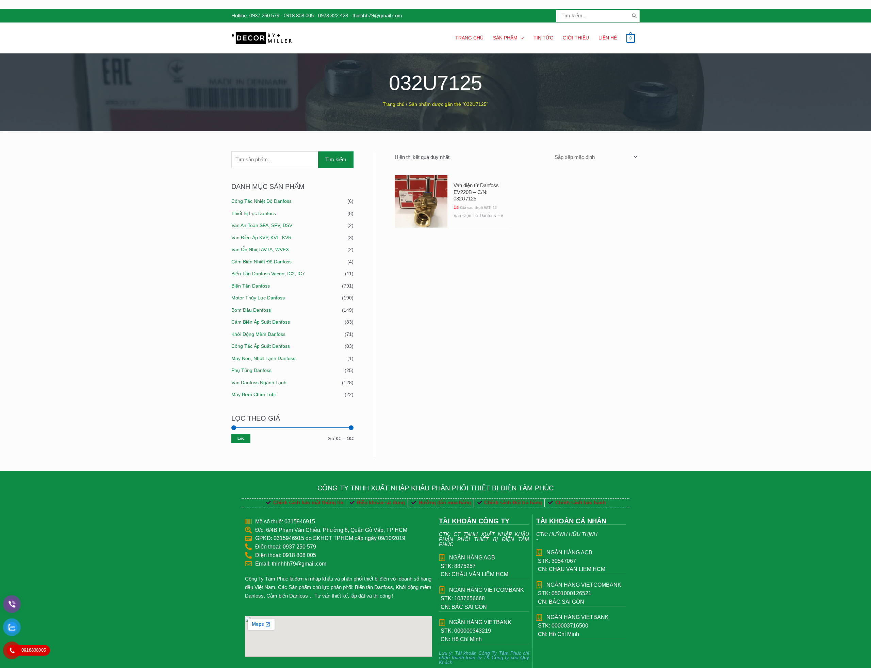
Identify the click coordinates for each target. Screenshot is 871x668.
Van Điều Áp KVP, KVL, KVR (261, 237)
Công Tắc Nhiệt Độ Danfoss (261, 201)
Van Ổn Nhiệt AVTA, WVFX (260, 249)
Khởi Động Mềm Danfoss (258, 334)
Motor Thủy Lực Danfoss (258, 297)
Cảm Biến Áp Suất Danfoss (260, 322)
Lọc (240, 438)
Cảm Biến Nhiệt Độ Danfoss (261, 261)
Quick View (421, 221)
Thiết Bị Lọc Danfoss (253, 213)
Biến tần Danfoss (250, 286)
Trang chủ (394, 104)
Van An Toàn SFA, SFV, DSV (261, 225)
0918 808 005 (299, 15)
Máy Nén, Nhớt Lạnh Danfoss (263, 358)
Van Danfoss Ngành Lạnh (258, 382)
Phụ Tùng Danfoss (251, 370)
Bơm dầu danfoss (251, 310)
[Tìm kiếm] (634, 16)
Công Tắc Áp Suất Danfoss (260, 346)
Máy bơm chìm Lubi (253, 394)
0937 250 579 (264, 15)
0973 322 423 (333, 15)
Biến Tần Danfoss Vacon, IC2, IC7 (268, 273)
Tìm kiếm (335, 159)
